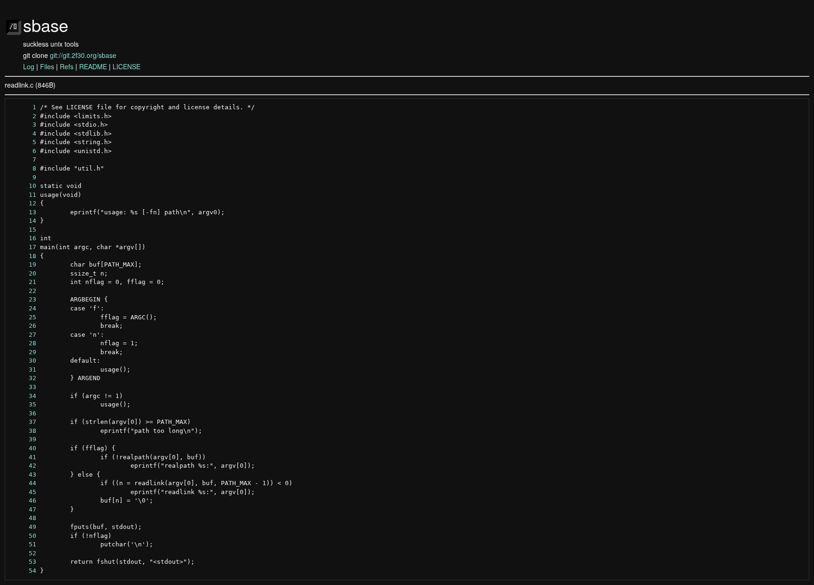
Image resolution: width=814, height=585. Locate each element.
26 (23, 325)
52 (23, 553)
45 (23, 492)
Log (28, 66)
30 (23, 360)
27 (23, 334)
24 (23, 308)
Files (47, 66)
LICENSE (126, 66)
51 (23, 544)
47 (23, 509)
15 (23, 229)
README (93, 66)
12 (23, 203)
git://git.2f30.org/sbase (83, 55)
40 (23, 448)
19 (23, 264)
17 (23, 247)
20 (23, 273)
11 (23, 194)
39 (23, 439)
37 (23, 421)
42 (23, 465)
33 (23, 386)
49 (23, 526)
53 (23, 561)
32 (23, 378)
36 (23, 413)
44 (23, 483)
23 (23, 299)
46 (23, 500)
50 (23, 535)
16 (23, 238)
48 (23, 517)
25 (23, 317)
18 (23, 256)
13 (23, 212)
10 (23, 185)
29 (23, 352)
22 (23, 290)
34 (23, 395)
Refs (66, 66)
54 (23, 570)
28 (23, 343)
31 (23, 369)
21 (23, 281)
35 (23, 404)
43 (23, 474)
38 (23, 430)
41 (23, 457)
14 (23, 220)
